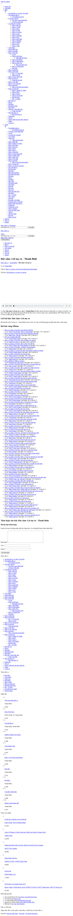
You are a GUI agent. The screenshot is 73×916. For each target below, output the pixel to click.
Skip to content (5, 1)
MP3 (6, 10)
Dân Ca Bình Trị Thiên (19, 90)
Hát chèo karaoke (13, 172)
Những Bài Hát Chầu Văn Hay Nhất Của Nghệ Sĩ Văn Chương (24, 845)
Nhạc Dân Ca (5, 225)
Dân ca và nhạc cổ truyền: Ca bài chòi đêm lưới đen (20, 422)
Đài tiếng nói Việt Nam (16, 362)
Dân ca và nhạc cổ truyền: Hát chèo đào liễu (18, 511)
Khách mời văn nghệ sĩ (15, 203)
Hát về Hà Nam (9, 712)
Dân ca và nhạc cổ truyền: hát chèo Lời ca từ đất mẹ (20, 436)
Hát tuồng (11, 107)
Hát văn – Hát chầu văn (15, 109)
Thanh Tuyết (8, 835)
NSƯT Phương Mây (15, 482)
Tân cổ (10, 118)
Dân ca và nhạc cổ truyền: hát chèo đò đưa (17, 354)
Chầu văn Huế (16, 111)
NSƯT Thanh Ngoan (15, 462)
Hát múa (10, 176)
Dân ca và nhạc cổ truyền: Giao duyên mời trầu (19, 330)
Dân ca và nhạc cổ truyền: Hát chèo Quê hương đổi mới (21, 333)
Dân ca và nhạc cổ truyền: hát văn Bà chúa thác (19, 460)
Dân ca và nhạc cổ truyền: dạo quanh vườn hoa (19, 398)
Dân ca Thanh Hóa (18, 66)
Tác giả (7, 253)
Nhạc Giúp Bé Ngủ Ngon (29, 897)
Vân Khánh (12, 417)
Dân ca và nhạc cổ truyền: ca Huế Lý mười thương (20, 347)
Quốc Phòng (12, 431)
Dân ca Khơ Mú (17, 39)
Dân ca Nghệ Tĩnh (14, 155)
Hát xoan (11, 190)
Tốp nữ (18, 335)
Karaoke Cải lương (14, 200)
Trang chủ (8, 6)
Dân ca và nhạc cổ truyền (16, 166)
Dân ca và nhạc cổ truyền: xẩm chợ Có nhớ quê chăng (21, 450)
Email (3, 549)
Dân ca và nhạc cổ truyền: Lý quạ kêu (16, 391)
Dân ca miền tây (13, 70)
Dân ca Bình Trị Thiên (15, 143)
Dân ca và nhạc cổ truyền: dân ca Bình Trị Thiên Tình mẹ (22, 368)
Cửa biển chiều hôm (11, 792)
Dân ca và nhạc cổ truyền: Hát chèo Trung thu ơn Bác (21, 419)
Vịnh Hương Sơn (10, 746)
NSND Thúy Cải (14, 458)
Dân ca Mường (16, 41)
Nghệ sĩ (7, 219)
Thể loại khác (12, 214)
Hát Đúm (11, 193)
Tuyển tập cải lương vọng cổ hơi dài (15, 819)
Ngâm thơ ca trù (13, 207)
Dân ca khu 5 (16, 94)
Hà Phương (12, 393)
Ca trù (14, 54)
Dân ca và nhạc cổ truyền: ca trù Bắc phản (17, 426)
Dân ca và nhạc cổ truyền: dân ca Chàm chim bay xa (20, 405)
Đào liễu (7, 769)
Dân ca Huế (15, 92)
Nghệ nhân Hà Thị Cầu (16, 380)
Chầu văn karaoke (17, 140)
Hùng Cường (9, 887)
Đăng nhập (4, 238)
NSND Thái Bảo (14, 390)
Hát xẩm (14, 68)
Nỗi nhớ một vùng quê (24, 900)
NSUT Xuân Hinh (26, 332)
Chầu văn (11, 138)
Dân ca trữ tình (12, 85)
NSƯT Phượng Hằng (19, 822)
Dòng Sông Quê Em (11, 858)
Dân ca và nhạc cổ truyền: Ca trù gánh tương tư (19, 484)
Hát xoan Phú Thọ (21, 65)
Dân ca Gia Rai (16, 32)
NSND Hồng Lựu (10, 874)
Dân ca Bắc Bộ (13, 53)
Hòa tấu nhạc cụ (13, 113)
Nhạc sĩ (7, 220)
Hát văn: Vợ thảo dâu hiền (12, 337)
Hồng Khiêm (13, 465)
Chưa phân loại (13, 49)
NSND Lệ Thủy (14, 342)
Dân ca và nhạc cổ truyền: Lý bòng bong (17, 498)
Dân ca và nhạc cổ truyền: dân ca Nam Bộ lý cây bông (21, 402)
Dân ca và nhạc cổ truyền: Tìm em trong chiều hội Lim (21, 505)
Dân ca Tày (15, 44)
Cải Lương (11, 47)
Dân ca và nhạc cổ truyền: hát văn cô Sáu (17, 409)
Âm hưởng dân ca (13, 15)
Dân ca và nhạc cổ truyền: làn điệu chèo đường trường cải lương (24, 350)
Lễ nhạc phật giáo (17, 22)
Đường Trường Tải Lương (13, 735)
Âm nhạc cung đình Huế (19, 20)
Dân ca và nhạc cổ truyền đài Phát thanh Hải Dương (21, 269)
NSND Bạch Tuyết (19, 887)
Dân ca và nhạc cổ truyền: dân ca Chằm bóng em (19, 467)
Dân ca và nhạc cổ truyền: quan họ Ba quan (18, 501)
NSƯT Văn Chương (15, 397)
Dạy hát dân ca (12, 167)
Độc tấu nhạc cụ (17, 114)
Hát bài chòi (15, 97)
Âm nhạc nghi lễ (13, 18)
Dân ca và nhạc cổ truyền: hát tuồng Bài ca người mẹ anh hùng (23, 463)
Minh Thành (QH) (14, 489)
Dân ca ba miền (13, 51)
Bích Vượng (12, 451)
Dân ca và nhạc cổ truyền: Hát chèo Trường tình (19, 481)
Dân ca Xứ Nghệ (17, 95)
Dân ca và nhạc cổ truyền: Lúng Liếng (16, 474)
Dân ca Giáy (16, 34)
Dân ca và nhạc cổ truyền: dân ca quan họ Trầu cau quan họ (23, 487)
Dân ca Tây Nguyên (14, 83)
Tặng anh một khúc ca (11, 700)
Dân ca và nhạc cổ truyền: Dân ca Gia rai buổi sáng (20, 385)
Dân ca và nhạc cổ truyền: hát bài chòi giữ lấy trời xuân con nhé (24, 491)
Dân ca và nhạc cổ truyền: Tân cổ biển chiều (18, 374)
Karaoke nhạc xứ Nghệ (15, 202)
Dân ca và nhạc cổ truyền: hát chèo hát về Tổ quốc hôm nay (23, 364)
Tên (2, 545)
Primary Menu (5, 239)
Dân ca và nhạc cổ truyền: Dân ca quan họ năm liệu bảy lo (22, 515)
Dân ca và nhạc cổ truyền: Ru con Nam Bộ (18, 388)
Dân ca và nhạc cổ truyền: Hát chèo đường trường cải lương (23, 371)
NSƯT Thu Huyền (14, 332)
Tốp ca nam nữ (13, 445)
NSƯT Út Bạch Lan (56, 887)
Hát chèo (11, 171)
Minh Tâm (12, 335)
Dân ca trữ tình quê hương (20, 87)
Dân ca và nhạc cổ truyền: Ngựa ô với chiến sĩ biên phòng (22, 453)
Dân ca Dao (15, 29)
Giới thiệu (8, 8)
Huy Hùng (12, 469)
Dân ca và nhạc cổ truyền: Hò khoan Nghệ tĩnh (19, 357)
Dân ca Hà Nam (17, 56)
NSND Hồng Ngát (14, 338)
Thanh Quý (12, 369)
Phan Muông (24, 345)
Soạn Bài (22, 913)
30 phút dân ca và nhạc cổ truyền (18, 13)
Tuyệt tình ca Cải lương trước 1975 (15, 884)
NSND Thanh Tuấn (21, 861)
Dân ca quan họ (13, 78)
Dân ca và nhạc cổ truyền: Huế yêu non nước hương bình (22, 415)
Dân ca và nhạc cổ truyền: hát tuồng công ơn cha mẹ (20, 494)
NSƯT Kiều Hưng (14, 400)
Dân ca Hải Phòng (17, 61)
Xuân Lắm (12, 424)
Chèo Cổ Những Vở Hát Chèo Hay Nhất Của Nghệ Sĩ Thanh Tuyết (25, 832)
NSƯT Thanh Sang (43, 887)
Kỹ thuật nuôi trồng (31, 913)
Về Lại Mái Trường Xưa (26, 902)
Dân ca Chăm (16, 27)
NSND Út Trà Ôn (31, 887)
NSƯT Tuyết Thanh (15, 386)
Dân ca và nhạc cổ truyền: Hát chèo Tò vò (17, 429)
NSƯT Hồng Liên (14, 345)
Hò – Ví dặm (12, 195)
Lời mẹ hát (8, 871)
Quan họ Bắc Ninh (14, 210)
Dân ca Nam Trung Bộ (15, 77)
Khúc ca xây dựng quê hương (14, 757)
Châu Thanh (8, 822)
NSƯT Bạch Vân (14, 486)
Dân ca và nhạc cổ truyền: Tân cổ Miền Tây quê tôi (20, 340)
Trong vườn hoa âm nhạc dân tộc (18, 119)
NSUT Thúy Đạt (14, 448)
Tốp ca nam (12, 366)
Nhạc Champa (12, 208)
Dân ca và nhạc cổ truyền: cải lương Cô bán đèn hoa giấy (22, 433)
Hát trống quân (12, 106)
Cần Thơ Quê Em (19, 904)
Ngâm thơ (11, 116)
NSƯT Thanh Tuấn (15, 376)
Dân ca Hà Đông (17, 59)
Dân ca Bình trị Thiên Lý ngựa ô (14, 361)
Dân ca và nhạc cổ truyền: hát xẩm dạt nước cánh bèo (21, 378)
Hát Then (11, 181)
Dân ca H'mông (17, 35)
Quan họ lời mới (17, 80)
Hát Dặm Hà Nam (13, 174)
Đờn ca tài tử (16, 75)
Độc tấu (10, 215)
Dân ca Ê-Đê (16, 30)
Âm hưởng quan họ (18, 17)
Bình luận (4, 542)
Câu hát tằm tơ (9, 723)
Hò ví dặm (11, 196)
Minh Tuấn (12, 421)
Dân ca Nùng (16, 42)
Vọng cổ (11, 123)
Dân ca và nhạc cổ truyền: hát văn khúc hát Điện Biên (21, 381)
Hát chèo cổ (12, 101)
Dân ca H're (15, 37)
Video (10, 121)
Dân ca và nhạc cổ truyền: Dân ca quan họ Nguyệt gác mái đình (24, 457)
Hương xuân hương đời (12, 803)
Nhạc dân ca (4, 263)
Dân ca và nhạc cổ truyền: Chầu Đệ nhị (16, 395)
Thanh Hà (12, 383)
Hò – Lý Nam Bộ (17, 73)
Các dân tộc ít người (14, 23)
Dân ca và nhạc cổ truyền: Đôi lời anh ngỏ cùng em (20, 439)
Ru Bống (7, 780)
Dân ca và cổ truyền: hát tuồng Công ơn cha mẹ (19, 470)
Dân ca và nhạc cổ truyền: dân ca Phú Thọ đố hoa (20, 344)
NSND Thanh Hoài (15, 352)
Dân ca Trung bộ (13, 89)
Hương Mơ (12, 349)
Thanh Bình (13, 263)
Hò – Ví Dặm (16, 99)
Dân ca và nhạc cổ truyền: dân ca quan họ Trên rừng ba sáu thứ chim (25, 477)
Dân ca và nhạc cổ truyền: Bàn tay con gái (17, 446)
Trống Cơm (17, 899)
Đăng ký (11, 238)
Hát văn (10, 186)
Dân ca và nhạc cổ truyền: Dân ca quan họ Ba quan (20, 443)
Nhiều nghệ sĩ (13, 356)
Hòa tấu (10, 198)
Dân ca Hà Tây (13, 147)
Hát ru (10, 102)
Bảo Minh (12, 403)
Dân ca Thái (16, 46)
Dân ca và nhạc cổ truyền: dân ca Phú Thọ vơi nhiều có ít (22, 508)
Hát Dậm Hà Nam (21, 58)
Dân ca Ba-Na (16, 25)
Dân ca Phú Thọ (17, 63)
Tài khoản (12, 225)
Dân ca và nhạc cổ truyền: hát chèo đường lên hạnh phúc (22, 412)
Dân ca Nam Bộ (13, 71)
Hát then (10, 104)
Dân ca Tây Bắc (13, 82)
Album (7, 222)
